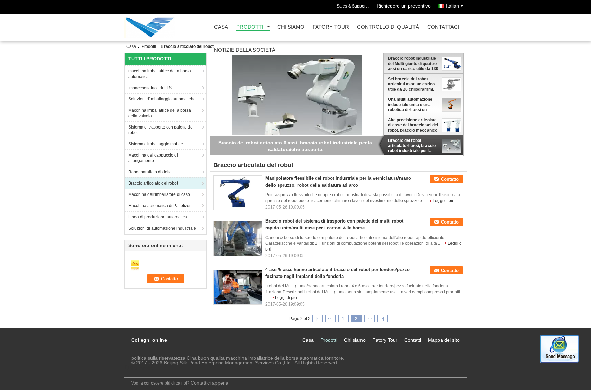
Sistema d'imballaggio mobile (155, 144)
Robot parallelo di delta (150, 172)
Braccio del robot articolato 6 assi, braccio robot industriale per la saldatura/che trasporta (412, 145)
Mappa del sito (444, 340)
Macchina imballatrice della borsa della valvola (159, 113)
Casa (221, 27)
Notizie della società (244, 50)
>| (382, 318)
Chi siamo (290, 27)
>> (369, 318)
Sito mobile (141, 368)
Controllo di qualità (388, 27)
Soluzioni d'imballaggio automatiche (162, 99)
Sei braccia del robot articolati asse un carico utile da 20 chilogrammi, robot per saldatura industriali (411, 84)
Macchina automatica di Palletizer (159, 205)
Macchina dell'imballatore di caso (159, 194)
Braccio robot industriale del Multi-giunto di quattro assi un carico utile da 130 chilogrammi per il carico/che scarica (413, 63)
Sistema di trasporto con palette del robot (161, 130)
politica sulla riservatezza (158, 358)
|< (317, 318)
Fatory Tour (331, 27)
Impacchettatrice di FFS (150, 87)
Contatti (412, 340)
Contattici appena (209, 383)
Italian (452, 6)
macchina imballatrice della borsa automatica (159, 74)
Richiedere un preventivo (404, 6)
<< (330, 318)
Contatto (450, 179)
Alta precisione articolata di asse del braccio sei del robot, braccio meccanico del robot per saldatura (413, 125)
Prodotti (249, 27)
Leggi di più (444, 200)
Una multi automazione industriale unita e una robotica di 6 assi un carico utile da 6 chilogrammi (410, 104)
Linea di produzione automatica (157, 217)
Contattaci (443, 27)
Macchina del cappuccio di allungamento (153, 158)
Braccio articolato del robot (153, 183)
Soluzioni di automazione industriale (162, 228)
